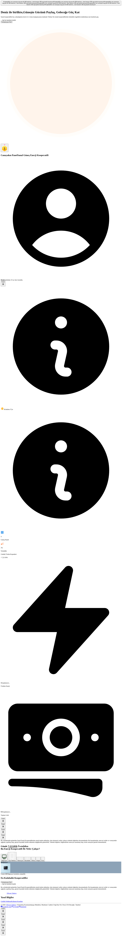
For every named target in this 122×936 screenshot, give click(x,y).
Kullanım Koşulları (17, 901)
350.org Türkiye (11, 905)
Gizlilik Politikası (6, 901)
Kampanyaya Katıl (7, 22)
